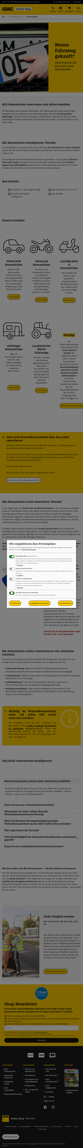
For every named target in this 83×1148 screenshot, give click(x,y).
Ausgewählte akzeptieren (39, 603)
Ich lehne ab (15, 603)
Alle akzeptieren (65, 603)
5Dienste (19, 565)
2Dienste (19, 575)
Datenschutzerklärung (29, 550)
